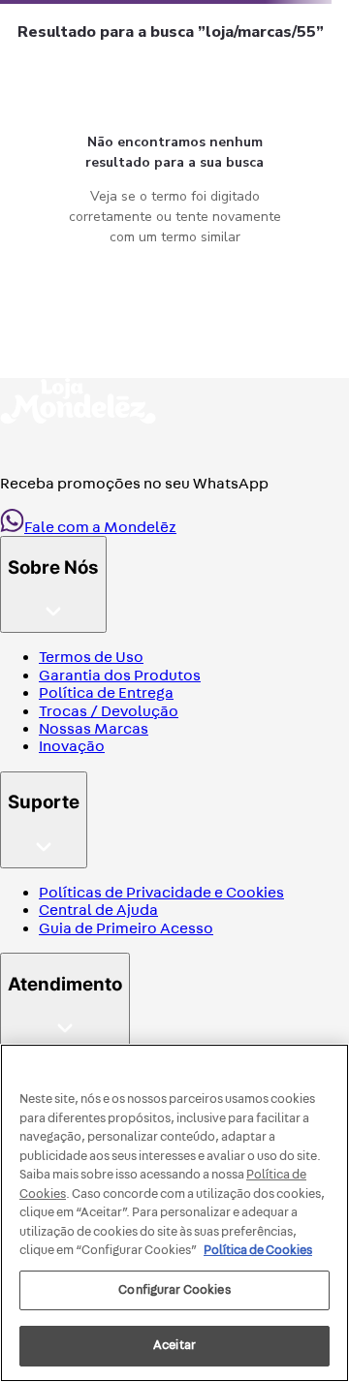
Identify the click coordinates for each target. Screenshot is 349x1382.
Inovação (72, 746)
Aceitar (174, 1345)
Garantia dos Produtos (120, 675)
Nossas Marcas (93, 728)
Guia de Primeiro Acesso (126, 928)
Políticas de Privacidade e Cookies (161, 892)
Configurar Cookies (174, 1290)
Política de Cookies (258, 1250)
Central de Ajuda (98, 909)
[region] (174, 1213)
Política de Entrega (106, 692)
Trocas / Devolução (108, 711)
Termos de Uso (91, 656)
